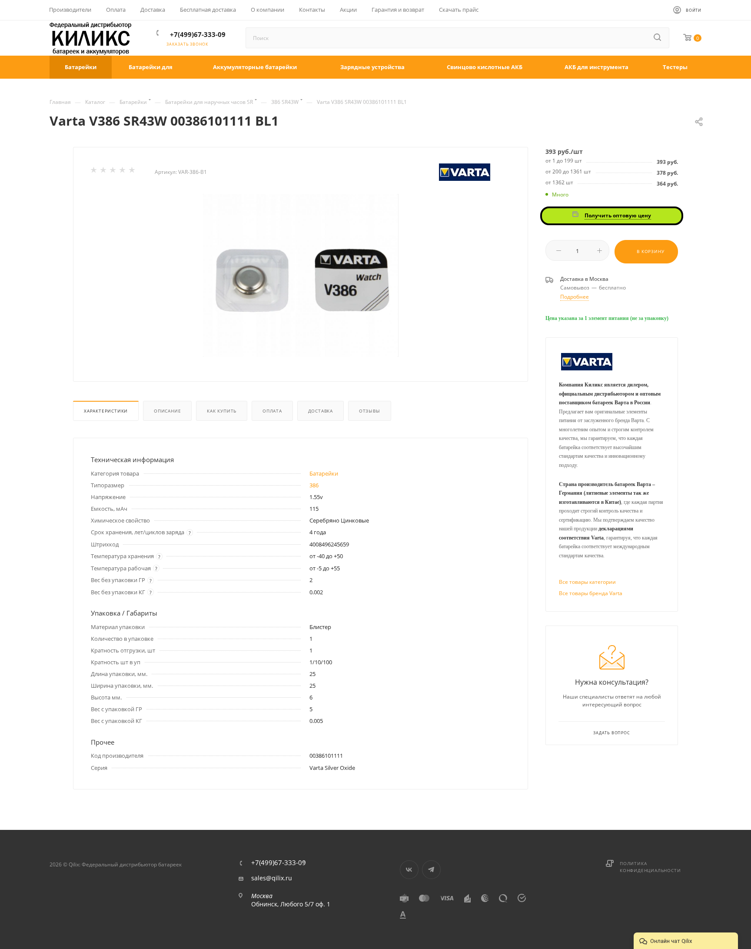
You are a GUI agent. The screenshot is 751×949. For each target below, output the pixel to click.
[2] (104, 171)
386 (314, 485)
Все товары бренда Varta (590, 593)
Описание (167, 411)
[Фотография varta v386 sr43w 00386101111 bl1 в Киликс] (301, 275)
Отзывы (369, 411)
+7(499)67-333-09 (198, 34)
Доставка (320, 411)
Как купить (221, 411)
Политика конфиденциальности (650, 866)
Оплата (272, 411)
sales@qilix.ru (271, 878)
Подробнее (574, 296)
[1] (94, 171)
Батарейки (323, 473)
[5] (132, 171)
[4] (123, 171)
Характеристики (106, 411)
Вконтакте (409, 869)
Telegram (431, 869)
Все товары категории (587, 582)
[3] (113, 171)
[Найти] (658, 37)
